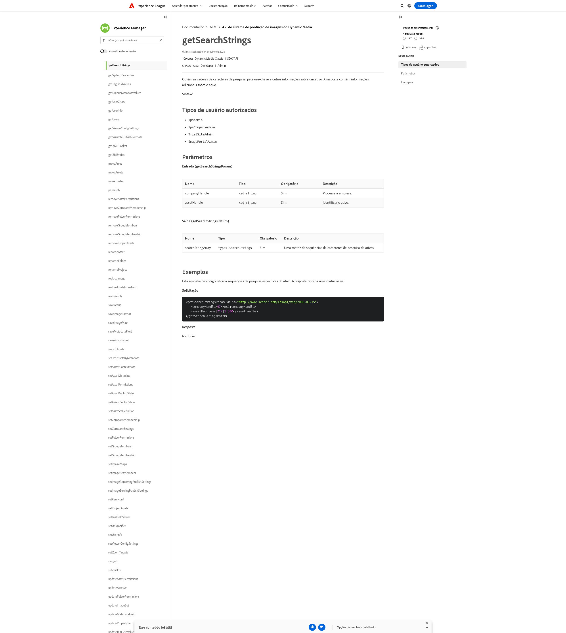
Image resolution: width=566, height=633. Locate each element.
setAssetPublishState (121, 393)
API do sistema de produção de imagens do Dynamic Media (267, 27)
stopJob (112, 561)
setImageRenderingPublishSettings (129, 482)
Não (421, 38)
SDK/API (232, 59)
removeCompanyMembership (127, 208)
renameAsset (116, 252)
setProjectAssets (118, 508)
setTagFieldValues (119, 517)
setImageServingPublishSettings (128, 490)
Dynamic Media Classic (209, 59)
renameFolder (117, 261)
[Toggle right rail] (400, 17)
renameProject (117, 270)
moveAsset (115, 163)
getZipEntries (116, 155)
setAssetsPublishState (121, 402)
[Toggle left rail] (165, 17)
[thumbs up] (312, 627)
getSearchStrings (119, 65)
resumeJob (115, 296)
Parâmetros (408, 73)
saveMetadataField (120, 331)
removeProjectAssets (121, 243)
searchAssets (116, 349)
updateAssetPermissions (123, 579)
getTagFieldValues (119, 84)
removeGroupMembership (124, 234)
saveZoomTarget (118, 340)
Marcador (411, 47)
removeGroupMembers (122, 225)
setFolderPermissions (121, 437)
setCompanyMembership (124, 420)
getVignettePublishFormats (125, 137)
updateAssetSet (117, 588)
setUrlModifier (117, 526)
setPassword (116, 499)
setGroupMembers (119, 446)
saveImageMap (118, 323)
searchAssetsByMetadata (123, 358)
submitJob (114, 570)
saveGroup (114, 305)
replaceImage (116, 278)
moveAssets (115, 172)
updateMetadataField (121, 614)
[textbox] (132, 40)
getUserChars (116, 102)
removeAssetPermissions (123, 199)
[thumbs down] (321, 627)
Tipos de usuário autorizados (420, 65)
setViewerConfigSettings (123, 544)
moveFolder (115, 181)
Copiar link (430, 47)
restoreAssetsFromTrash (122, 287)
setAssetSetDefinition (121, 411)
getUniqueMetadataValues (124, 93)
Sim (410, 38)
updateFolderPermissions (123, 597)
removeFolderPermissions (124, 217)
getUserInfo (115, 110)
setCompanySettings (121, 429)
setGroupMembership (121, 455)
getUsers (113, 119)
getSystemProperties (121, 75)
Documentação (193, 27)
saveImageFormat (119, 314)
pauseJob (114, 190)
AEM (213, 27)
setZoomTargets (118, 552)
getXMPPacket (117, 146)
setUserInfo (115, 535)
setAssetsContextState (121, 367)
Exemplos (407, 82)
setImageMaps (117, 464)
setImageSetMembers (122, 473)
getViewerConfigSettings (123, 128)
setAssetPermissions (120, 384)
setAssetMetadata (119, 376)
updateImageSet (118, 605)
